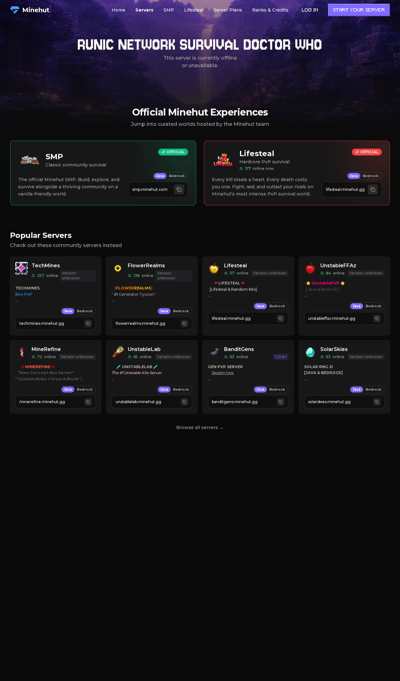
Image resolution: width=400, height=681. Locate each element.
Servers (144, 10)
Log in (310, 10)
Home (118, 10)
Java (160, 176)
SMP (168, 10)
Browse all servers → (200, 427)
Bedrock (177, 176)
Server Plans (227, 10)
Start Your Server (359, 10)
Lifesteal (193, 10)
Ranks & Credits (270, 10)
